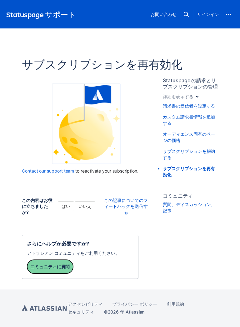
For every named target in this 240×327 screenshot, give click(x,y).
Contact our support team (48, 171)
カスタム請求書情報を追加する (189, 120)
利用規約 (175, 304)
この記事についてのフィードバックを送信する (126, 206)
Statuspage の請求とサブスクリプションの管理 (190, 83)
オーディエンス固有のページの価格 (189, 137)
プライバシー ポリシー (134, 304)
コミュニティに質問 (50, 266)
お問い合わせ (164, 14)
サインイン (208, 14)
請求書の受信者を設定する (189, 105)
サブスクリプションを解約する (189, 154)
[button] (186, 14)
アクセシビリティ (85, 304)
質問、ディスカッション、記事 (189, 207)
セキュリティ (81, 311)
